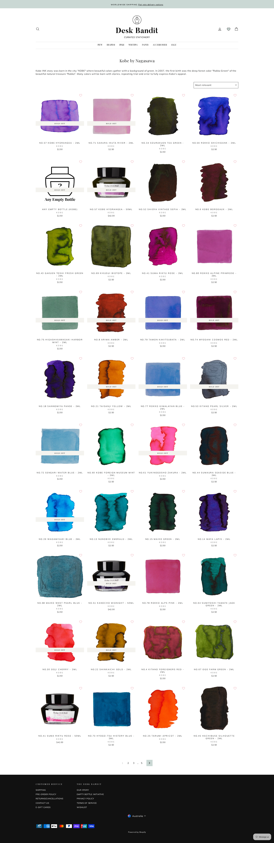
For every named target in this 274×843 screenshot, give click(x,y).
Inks (121, 44)
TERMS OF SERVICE (87, 803)
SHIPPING (41, 790)
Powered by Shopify (137, 832)
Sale (173, 44)
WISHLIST (82, 807)
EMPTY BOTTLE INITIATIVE (90, 794)
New (100, 44)
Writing (133, 44)
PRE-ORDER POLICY (46, 794)
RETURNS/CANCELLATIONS (49, 798)
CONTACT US (42, 803)
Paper (145, 44)
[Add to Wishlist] (80, 95)
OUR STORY (83, 790)
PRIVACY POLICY (85, 798)
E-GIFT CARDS (43, 807)
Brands (111, 44)
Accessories (160, 44)
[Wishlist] (228, 29)
